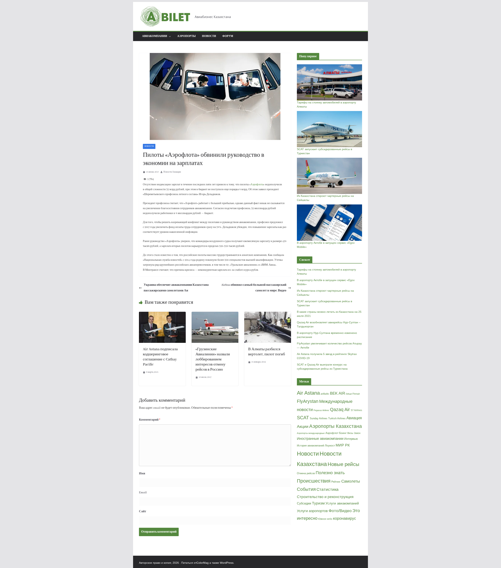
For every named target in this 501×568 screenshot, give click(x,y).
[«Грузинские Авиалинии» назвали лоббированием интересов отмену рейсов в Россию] (215, 314)
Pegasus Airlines (321, 410)
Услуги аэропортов (312, 511)
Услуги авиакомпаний (342, 503)
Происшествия (314, 481)
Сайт (142, 511)
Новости (209, 36)
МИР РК (343, 445)
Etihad (349, 394)
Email (143, 492)
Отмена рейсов (306, 473)
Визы (350, 433)
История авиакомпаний (310, 445)
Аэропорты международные (311, 433)
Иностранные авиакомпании (320, 439)
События (306, 489)
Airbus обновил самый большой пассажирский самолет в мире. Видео (253, 287)
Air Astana (308, 393)
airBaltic (325, 394)
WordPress (226, 562)
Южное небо (325, 519)
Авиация (354, 418)
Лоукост (330, 445)
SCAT (303, 417)
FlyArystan (307, 401)
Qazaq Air (340, 409)
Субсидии (304, 503)
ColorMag (202, 562)
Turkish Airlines (337, 418)
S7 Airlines (356, 410)
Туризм (318, 503)
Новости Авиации (172, 172)
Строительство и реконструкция (325, 497)
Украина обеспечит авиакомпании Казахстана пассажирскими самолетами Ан (176, 287)
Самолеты (350, 481)
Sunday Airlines (318, 418)
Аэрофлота (256, 184)
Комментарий (149, 420)
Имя (142, 473)
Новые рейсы (343, 464)
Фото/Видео (340, 510)
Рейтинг (336, 481)
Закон (357, 433)
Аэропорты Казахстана (335, 426)
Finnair (356, 394)
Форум (227, 36)
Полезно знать (330, 472)
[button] (169, 36)
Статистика (327, 489)
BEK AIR (337, 393)
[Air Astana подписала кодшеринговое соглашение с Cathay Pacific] (162, 314)
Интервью (351, 438)
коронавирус (344, 518)
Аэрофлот (331, 433)
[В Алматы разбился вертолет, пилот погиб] (267, 314)
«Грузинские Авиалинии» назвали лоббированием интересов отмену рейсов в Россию (213, 359)
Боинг (343, 433)
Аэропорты (186, 36)
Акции (302, 426)
